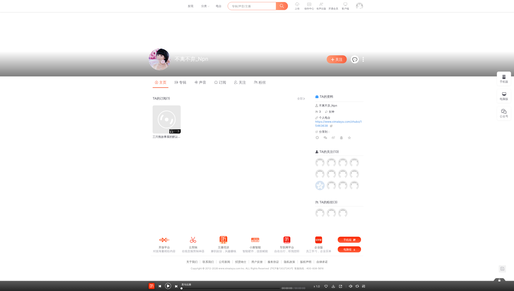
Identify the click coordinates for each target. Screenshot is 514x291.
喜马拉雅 (164, 6)
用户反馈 (257, 261)
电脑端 (348, 249)
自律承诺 (322, 261)
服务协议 (273, 261)
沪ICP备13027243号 (281, 268)
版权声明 (305, 261)
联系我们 (208, 261)
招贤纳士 (240, 261)
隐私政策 (289, 261)
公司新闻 (224, 261)
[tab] (160, 82)
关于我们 (192, 261)
